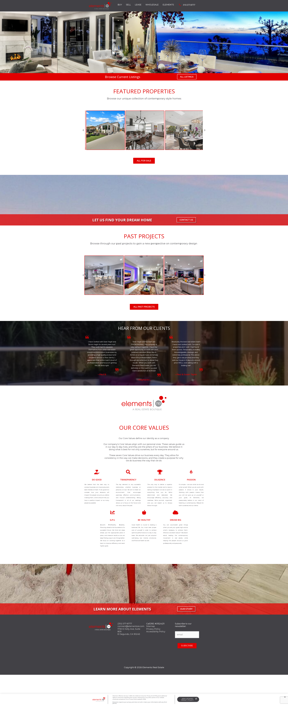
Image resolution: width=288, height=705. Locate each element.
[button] (285, 697)
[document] (144, 352)
